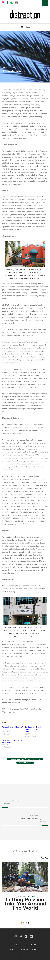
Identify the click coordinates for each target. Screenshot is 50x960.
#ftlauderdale (35, 759)
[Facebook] (7, 3)
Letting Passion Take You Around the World (25, 903)
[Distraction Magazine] (25, 14)
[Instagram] (3, 3)
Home (12, 949)
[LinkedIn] (16, 3)
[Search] (45, 3)
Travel (11, 61)
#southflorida (25, 762)
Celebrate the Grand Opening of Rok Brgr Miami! (33, 729)
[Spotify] (11, 3)
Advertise (36, 949)
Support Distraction (25, 954)
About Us (23, 949)
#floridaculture (17, 759)
